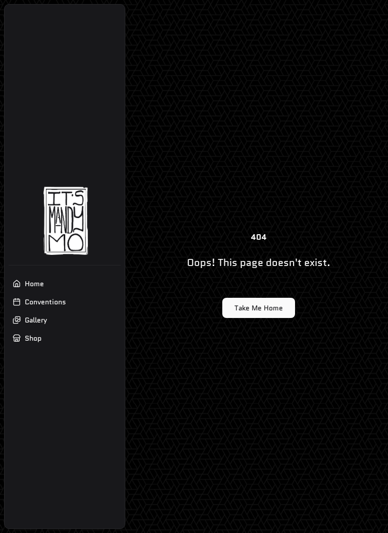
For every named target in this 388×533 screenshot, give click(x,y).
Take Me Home (258, 308)
